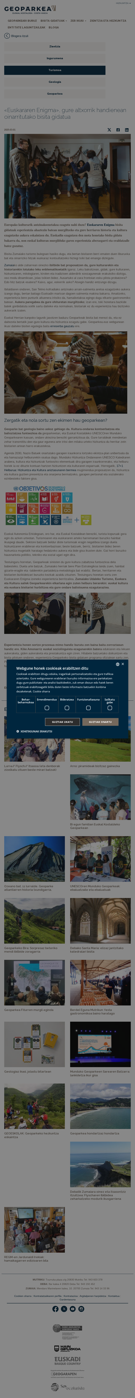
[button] (34, 731)
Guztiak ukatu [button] (62, 721)
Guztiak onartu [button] (100, 721)
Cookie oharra (41, 691)
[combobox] (118, 664)
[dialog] (67, 699)
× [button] (122, 664)
